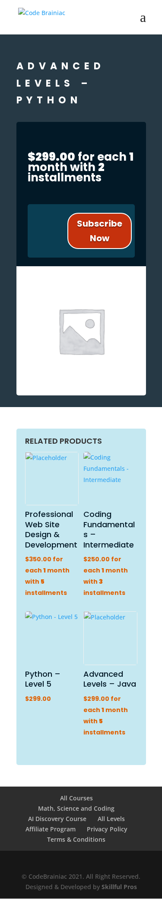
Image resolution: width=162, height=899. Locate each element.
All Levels (111, 819)
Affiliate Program (50, 829)
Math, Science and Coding (76, 808)
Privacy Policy (107, 829)
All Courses (76, 798)
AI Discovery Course (57, 819)
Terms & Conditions (76, 839)
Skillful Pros (119, 887)
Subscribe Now (99, 231)
